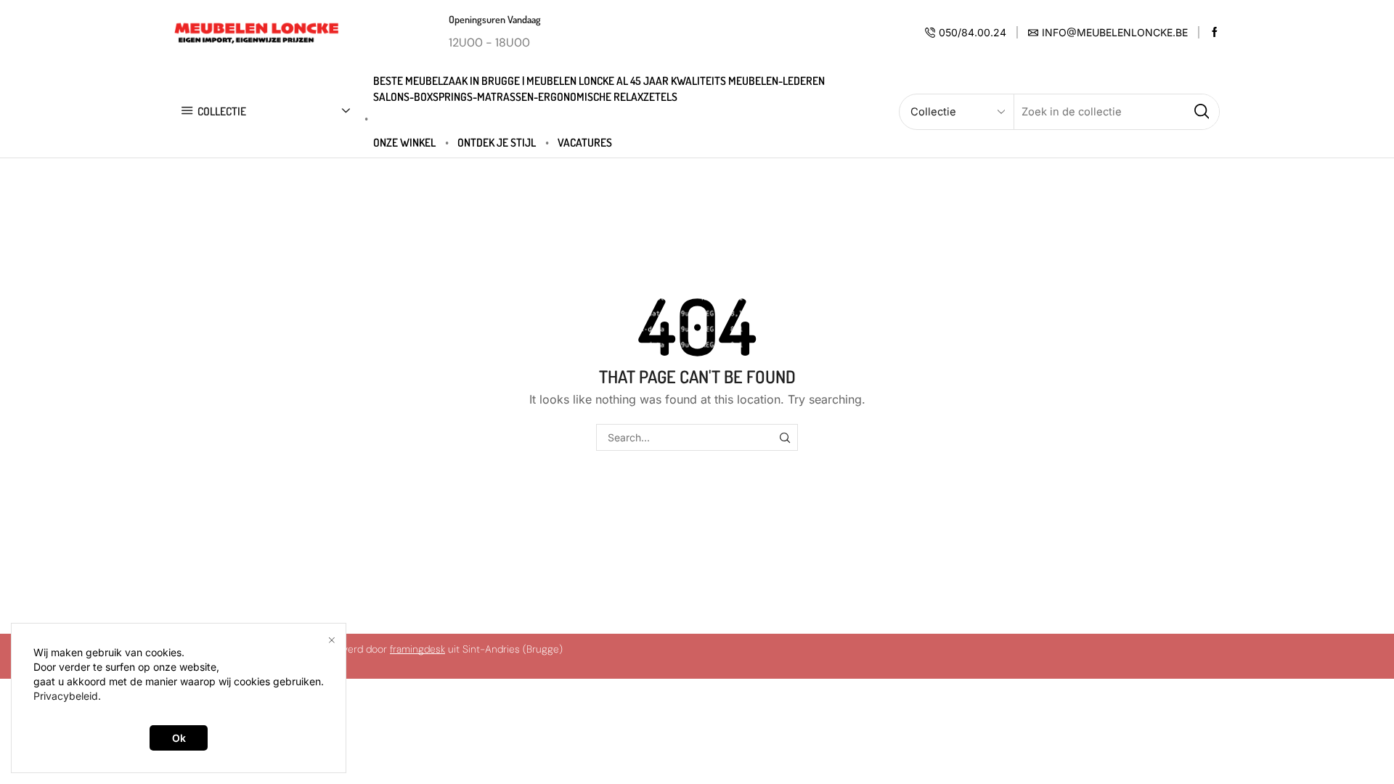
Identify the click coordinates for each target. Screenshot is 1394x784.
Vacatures (585, 142)
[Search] (784, 437)
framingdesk (417, 649)
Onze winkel (404, 142)
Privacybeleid (65, 696)
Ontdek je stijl (496, 142)
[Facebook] (1215, 32)
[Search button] (1201, 111)
